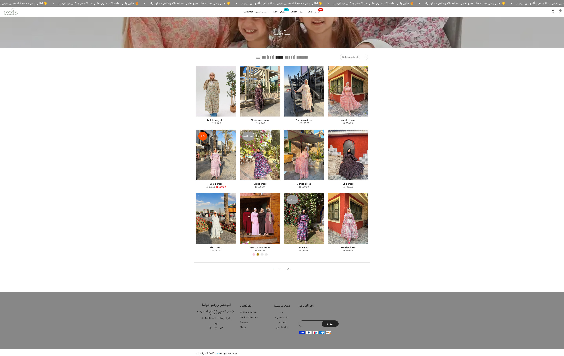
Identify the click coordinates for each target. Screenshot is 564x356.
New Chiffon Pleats (260, 247)
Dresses (244, 322)
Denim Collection (249, 317)
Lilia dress (348, 183)
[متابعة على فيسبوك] (210, 328)
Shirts (243, 327)
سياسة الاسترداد (282, 317)
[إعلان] (102, 3)
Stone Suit (304, 247)
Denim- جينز (297, 11)
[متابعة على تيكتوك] (221, 328)
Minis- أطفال (280, 11)
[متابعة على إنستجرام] (216, 328)
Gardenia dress (304, 120)
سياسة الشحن (282, 327)
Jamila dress (348, 120)
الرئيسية (277, 33)
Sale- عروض (315, 11)
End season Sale (248, 312)
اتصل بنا (282, 322)
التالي (288, 268)
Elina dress (216, 247)
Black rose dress (260, 120)
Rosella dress (348, 247)
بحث (282, 312)
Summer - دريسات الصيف (256, 11)
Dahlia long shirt (216, 120)
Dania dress (216, 183)
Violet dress (260, 183)
